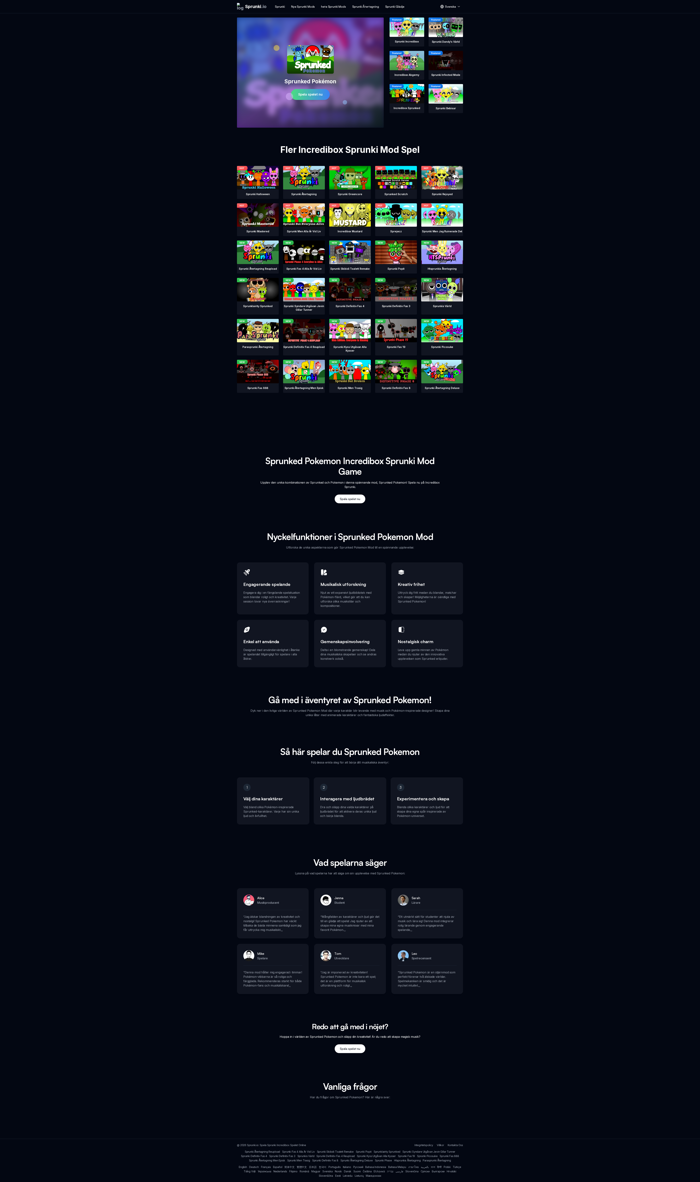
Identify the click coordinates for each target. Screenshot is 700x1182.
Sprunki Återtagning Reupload (262, 1151)
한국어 (322, 1167)
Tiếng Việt (250, 1171)
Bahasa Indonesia (375, 1167)
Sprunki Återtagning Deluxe (357, 1160)
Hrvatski (451, 1171)
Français (266, 1167)
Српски (425, 1171)
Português (334, 1167)
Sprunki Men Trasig (298, 1160)
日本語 (313, 1167)
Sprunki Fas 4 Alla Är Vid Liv (298, 1151)
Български (438, 1171)
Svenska (327, 1171)
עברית (390, 1171)
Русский (358, 1167)
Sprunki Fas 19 (406, 1156)
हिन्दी (439, 1167)
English (243, 1167)
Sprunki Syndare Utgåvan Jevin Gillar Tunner (428, 1151)
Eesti (338, 1175)
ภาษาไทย (413, 1167)
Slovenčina (411, 1171)
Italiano (347, 1167)
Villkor (440, 1145)
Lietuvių (359, 1175)
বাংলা (433, 1167)
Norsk (338, 1171)
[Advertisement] (350, 418)
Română (304, 1171)
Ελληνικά (379, 1171)
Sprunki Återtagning (365, 6)
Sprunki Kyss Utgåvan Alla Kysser (376, 1156)
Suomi (357, 1171)
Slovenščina (326, 1175)
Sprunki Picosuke (427, 1156)
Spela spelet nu (310, 94)
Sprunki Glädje (394, 6)
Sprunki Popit (364, 1151)
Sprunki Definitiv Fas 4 (254, 1156)
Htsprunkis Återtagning (407, 1160)
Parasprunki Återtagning (437, 1160)
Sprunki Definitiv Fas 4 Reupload (335, 1156)
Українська (264, 1171)
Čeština (367, 1171)
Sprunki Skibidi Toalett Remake (335, 1151)
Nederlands (280, 1171)
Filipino (293, 1171)
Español (277, 1167)
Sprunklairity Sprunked (387, 1151)
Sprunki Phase (383, 1160)
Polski (447, 1167)
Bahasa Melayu (397, 1167)
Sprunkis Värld (306, 1156)
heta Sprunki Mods (333, 6)
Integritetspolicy (424, 1145)
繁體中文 (302, 1167)
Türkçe (457, 1167)
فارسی (399, 1171)
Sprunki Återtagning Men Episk (267, 1160)
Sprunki (280, 6)
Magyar (315, 1171)
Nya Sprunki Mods (303, 6)
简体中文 (289, 1167)
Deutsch (254, 1167)
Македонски (373, 1175)
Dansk (347, 1171)
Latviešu (348, 1175)
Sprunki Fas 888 (449, 1156)
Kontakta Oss (455, 1145)
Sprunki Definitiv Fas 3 (282, 1156)
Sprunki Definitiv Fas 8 (325, 1160)
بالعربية (425, 1167)
